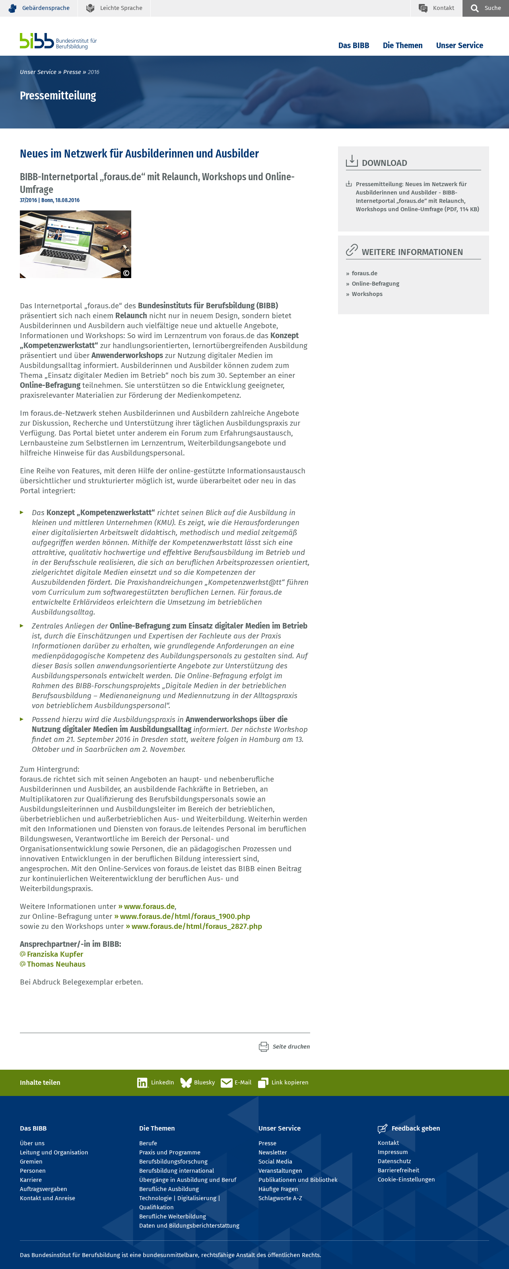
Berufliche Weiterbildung (172, 1216)
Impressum (393, 1152)
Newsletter (272, 1152)
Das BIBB (353, 45)
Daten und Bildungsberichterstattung (189, 1225)
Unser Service (459, 45)
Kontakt (388, 1142)
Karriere (31, 1179)
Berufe (148, 1143)
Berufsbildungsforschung (173, 1161)
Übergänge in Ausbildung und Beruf (187, 1179)
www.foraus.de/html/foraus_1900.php (185, 916)
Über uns (32, 1143)
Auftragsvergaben (43, 1189)
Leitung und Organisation (54, 1152)
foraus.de (364, 273)
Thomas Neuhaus (56, 964)
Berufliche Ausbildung (169, 1189)
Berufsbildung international (176, 1170)
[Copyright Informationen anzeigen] (126, 273)
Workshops (367, 294)
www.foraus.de (149, 906)
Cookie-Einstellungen (406, 1179)
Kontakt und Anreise (47, 1198)
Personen (33, 1170)
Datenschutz (394, 1161)
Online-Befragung (375, 283)
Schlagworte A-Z (280, 1198)
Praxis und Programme (169, 1152)
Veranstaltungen (280, 1170)
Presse (72, 72)
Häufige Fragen (278, 1189)
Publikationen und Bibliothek (298, 1179)
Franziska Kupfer (55, 954)
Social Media (275, 1161)
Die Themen (403, 45)
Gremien (31, 1161)
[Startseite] (70, 41)
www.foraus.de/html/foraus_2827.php (197, 926)
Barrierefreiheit (398, 1170)
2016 (93, 72)
